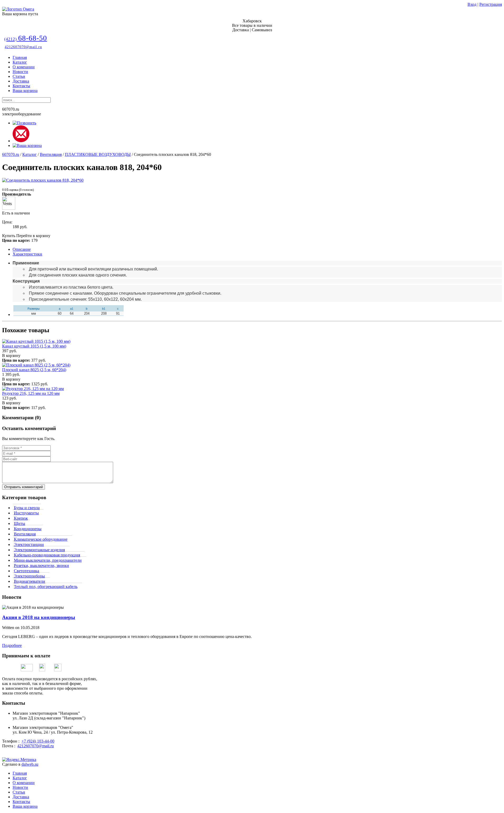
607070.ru (10, 154)
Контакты (21, 86)
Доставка (21, 81)
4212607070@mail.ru (23, 47)
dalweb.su (30, 764)
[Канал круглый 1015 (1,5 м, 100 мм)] (36, 341)
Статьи (19, 76)
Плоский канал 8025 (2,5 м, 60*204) (34, 369)
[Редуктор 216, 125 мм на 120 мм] (33, 388)
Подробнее (12, 645)
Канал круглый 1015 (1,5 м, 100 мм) (34, 346)
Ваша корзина (25, 90)
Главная (20, 57)
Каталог (20, 62)
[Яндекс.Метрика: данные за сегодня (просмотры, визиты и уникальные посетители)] (19, 759)
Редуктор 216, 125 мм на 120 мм (31, 393)
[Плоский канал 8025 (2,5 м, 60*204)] (36, 365)
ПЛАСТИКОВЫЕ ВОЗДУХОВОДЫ (98, 154)
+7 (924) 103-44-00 (38, 741)
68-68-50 (25, 38)
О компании (24, 67)
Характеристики (27, 254)
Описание (22, 249)
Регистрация (490, 4)
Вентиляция (51, 154)
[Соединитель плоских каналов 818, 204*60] (42, 180)
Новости (20, 71)
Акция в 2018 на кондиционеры (38, 617)
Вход (472, 4)
